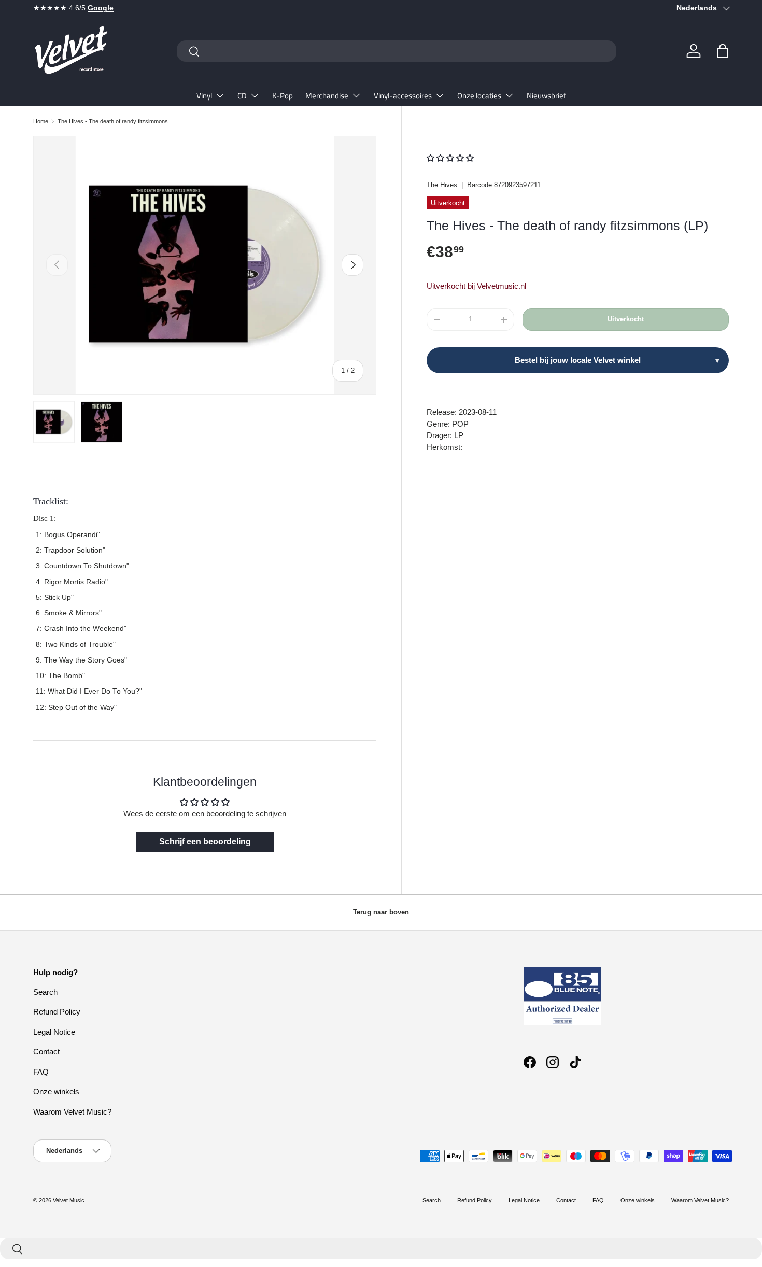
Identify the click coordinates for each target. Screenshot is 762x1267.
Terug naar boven (381, 912)
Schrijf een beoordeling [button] (205, 841)
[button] (722, 50)
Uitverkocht (626, 319)
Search (45, 992)
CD (242, 96)
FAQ (41, 1071)
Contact (46, 1051)
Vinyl (204, 96)
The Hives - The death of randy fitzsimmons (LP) (116, 121)
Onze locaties (479, 96)
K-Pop (282, 96)
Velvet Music (68, 1200)
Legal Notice (54, 1031)
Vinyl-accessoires (403, 96)
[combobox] (396, 51)
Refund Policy (56, 1011)
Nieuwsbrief (546, 96)
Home (40, 121)
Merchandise (326, 96)
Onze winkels (56, 1091)
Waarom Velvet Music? (72, 1111)
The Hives (442, 185)
